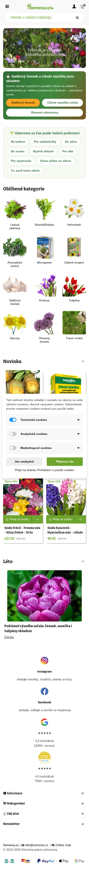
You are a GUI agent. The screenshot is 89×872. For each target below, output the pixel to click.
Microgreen (44, 262)
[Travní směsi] (74, 322)
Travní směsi (74, 338)
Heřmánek (74, 224)
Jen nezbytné (24, 461)
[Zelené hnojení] (74, 246)
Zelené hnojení (74, 262)
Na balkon (18, 141)
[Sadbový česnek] (14, 284)
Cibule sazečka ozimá (62, 102)
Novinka (12, 361)
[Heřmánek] (74, 209)
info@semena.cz (37, 845)
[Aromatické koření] (14, 246)
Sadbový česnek (23, 102)
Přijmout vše (65, 461)
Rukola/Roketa (44, 224)
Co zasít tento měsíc (25, 170)
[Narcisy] (14, 322)
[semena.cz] (40, 6)
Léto (8, 561)
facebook (44, 702)
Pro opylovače (21, 160)
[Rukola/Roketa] (44, 209)
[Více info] (37, 519)
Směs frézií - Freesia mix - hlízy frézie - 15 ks (22, 530)
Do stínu (71, 141)
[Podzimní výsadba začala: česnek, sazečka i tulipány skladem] (44, 595)
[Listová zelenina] (14, 209)
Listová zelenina (14, 226)
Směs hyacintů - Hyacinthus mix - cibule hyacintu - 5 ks (65, 532)
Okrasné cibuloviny (44, 112)
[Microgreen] (44, 246)
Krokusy (44, 300)
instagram (44, 671)
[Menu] (7, 6)
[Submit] (77, 17)
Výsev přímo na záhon (55, 160)
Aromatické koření (14, 264)
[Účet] (74, 6)
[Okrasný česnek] (44, 322)
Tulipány (74, 300)
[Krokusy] (44, 284)
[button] (37, 63)
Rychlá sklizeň (43, 151)
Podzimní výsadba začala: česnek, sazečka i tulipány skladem (38, 628)
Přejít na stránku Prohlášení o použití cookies (44, 470)
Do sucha (17, 151)
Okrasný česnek (44, 339)
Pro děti (67, 151)
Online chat (63, 845)
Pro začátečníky (45, 141)
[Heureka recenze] (44, 757)
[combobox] (38, 17)
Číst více (9, 637)
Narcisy (15, 338)
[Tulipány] (74, 284)
